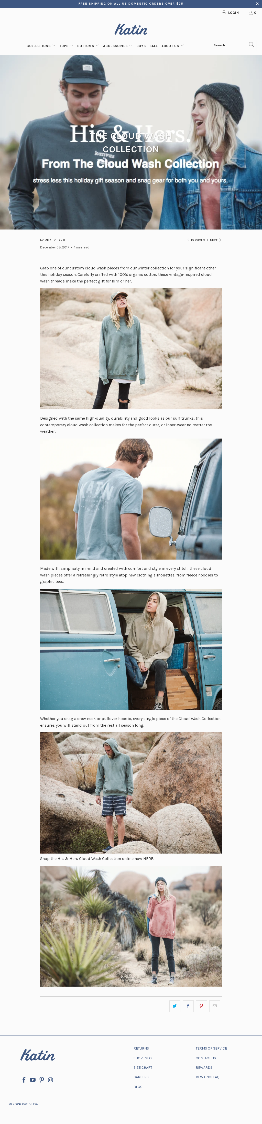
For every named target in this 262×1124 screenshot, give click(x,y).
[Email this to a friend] (214, 1006)
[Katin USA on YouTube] (33, 1080)
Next (214, 240)
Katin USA (30, 1104)
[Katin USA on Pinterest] (42, 1080)
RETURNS (141, 1048)
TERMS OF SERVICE (211, 1048)
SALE (153, 46)
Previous (197, 240)
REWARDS (204, 1067)
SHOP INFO (143, 1058)
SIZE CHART (143, 1067)
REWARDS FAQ (208, 1077)
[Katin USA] (131, 30)
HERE (148, 858)
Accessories (116, 46)
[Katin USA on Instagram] (50, 1080)
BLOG (138, 1087)
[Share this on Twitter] (174, 1006)
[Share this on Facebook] (188, 1006)
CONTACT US (206, 1058)
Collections (39, 46)
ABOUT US (170, 46)
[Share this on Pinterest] (201, 1006)
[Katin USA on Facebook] (24, 1080)
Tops (64, 46)
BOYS (141, 46)
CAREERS (141, 1077)
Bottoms (86, 46)
